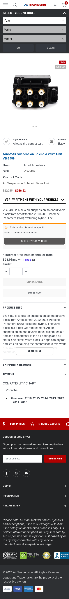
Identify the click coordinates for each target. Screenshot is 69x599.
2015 (36, 398)
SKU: (6, 171)
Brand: (7, 165)
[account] (55, 4)
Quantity (7, 264)
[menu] (5, 4)
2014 (44, 398)
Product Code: (13, 177)
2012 (60, 398)
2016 (28, 398)
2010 (24, 402)
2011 (16, 402)
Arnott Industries (34, 165)
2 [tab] (36, 126)
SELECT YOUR (34, 241)
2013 (52, 398)
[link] (6, 473)
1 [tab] (33, 126)
